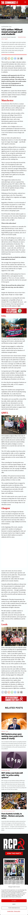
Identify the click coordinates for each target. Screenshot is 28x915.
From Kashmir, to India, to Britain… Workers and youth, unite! (12, 816)
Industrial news (22, 37)
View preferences (14, 907)
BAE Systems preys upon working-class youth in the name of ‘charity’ (12, 736)
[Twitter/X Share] (6, 58)
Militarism (3, 731)
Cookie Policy (10, 911)
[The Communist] (10, 3)
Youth (5, 39)
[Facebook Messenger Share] (15, 58)
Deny (14, 904)
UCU (2, 39)
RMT (9, 770)
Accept (14, 900)
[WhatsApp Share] (12, 58)
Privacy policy (17, 911)
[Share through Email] (18, 58)
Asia (2, 811)
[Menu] (25, 2)
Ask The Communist (8, 811)
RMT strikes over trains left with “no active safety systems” (12, 775)
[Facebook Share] (2, 58)
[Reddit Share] (9, 58)
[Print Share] (21, 58)
